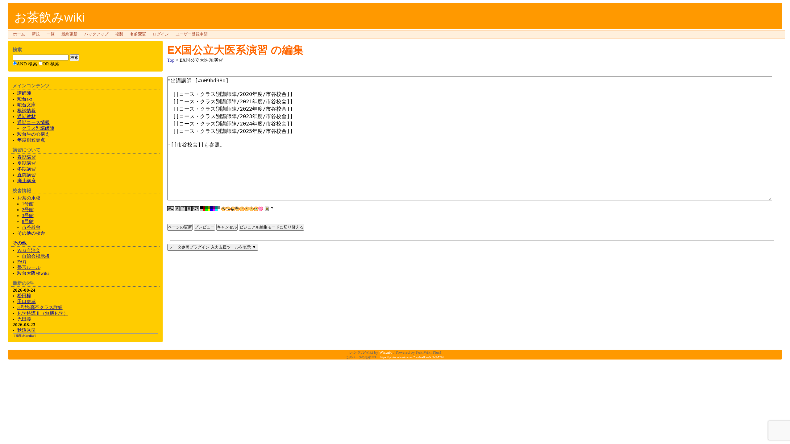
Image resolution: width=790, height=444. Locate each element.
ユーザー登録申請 (192, 34)
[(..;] (237, 209)
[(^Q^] (233, 209)
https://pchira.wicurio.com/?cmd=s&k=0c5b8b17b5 (412, 357)
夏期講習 (26, 163)
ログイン (161, 34)
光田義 (24, 319)
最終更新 (69, 34)
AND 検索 (27, 63)
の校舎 (31, 233)
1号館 (28, 203)
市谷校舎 (31, 227)
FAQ (21, 261)
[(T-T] (256, 209)
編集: (25, 335)
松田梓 (24, 295)
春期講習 (26, 157)
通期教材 (26, 116)
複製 (119, 34)
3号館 (28, 215)
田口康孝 (26, 301)
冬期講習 (26, 168)
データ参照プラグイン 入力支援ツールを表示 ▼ (212, 247)
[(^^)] (223, 209)
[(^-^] (228, 209)
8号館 (28, 221)
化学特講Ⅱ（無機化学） (42, 313)
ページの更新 (180, 227)
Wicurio (386, 352)
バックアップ (96, 34)
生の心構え (33, 134)
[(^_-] (242, 209)
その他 (20, 242)
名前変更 (138, 34)
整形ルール (28, 267)
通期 (33, 122)
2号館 (28, 209)
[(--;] (246, 209)
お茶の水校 (28, 197)
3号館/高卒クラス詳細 (40, 307)
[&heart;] (260, 209)
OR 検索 (51, 63)
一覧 (51, 34)
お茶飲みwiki (49, 17)
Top (171, 60)
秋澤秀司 (26, 330)
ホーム (19, 34)
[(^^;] (251, 209)
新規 (36, 34)
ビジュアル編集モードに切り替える (271, 227)
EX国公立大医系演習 (217, 50)
